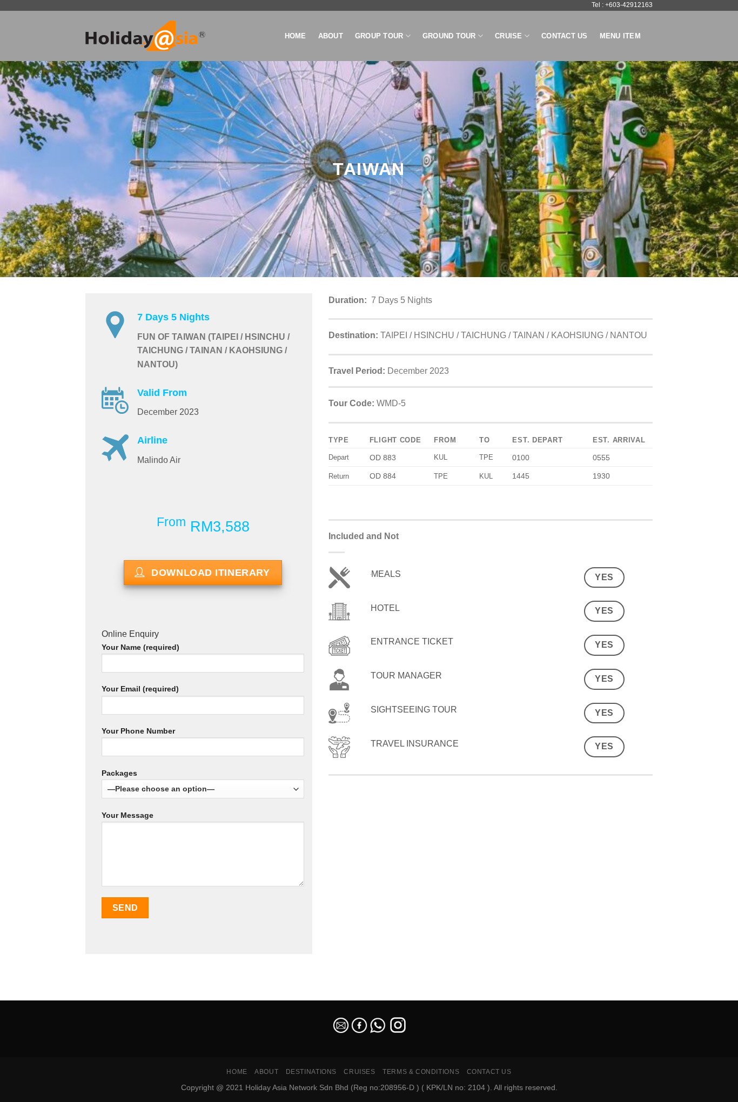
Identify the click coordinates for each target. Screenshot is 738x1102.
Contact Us (564, 36)
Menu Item (620, 36)
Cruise (508, 36)
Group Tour (379, 36)
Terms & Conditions (421, 1072)
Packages (119, 773)
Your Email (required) (140, 688)
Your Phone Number (138, 731)
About (330, 36)
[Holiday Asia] (145, 36)
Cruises (359, 1072)
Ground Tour (449, 36)
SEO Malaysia (22, 994)
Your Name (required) (140, 647)
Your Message (127, 815)
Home (295, 36)
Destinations (311, 1072)
